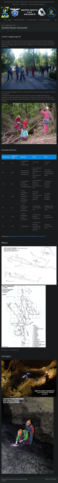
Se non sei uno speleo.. (44, 19)
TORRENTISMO (23, 4)
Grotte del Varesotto (19, 19)
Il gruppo (10, 19)
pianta (8, 350)
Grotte (13, 25)
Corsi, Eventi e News (32, 19)
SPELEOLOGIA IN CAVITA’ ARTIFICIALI (36, 4)
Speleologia (8, 25)
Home (5, 19)
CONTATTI (47, 479)
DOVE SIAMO (53, 479)
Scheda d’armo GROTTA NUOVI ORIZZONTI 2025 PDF (27, 236)
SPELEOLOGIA (15, 4)
